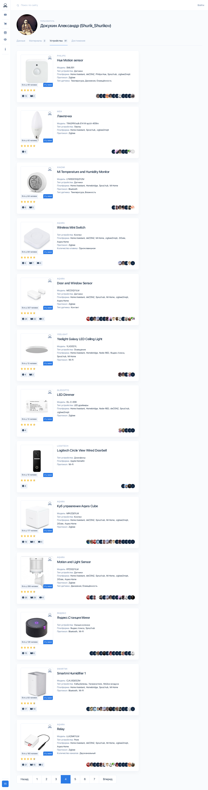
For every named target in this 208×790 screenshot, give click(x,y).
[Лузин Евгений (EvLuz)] (92, 542)
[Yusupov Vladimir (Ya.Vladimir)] (123, 319)
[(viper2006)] (95, 765)
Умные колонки (82, 625)
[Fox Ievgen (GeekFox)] (98, 709)
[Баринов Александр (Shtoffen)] (133, 263)
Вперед (107, 779)
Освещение (79, 349)
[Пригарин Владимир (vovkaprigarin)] (130, 207)
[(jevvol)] (117, 96)
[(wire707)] (133, 152)
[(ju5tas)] (130, 96)
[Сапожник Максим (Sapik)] (114, 152)
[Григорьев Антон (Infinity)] (107, 96)
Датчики (78, 71)
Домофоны (79, 457)
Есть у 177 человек (30, 531)
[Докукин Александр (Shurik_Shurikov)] (111, 96)
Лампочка (64, 116)
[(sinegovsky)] (130, 430)
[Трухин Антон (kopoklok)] (126, 319)
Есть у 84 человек (29, 252)
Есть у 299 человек (30, 586)
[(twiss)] (133, 374)
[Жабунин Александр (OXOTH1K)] (98, 542)
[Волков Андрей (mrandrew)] (92, 653)
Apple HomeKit (77, 461)
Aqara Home (62, 241)
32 (34, 319)
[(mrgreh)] (120, 765)
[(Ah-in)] (104, 319)
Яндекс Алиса (117, 352)
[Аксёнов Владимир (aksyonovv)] (120, 96)
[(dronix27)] (104, 597)
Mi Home (113, 185)
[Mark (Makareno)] (133, 765)
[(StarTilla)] (123, 765)
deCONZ (90, 74)
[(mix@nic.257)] (120, 653)
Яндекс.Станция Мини (73, 618)
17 (25, 709)
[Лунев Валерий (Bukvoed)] (130, 709)
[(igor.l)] (117, 653)
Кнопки (77, 234)
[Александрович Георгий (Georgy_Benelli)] (107, 319)
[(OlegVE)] (123, 542)
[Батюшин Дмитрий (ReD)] (88, 319)
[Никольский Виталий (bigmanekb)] (120, 263)
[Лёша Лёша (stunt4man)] (130, 319)
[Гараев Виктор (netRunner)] (98, 96)
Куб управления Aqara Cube (77, 506)
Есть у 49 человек (29, 85)
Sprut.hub (112, 74)
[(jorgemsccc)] (133, 709)
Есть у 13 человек (29, 363)
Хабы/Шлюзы (81, 684)
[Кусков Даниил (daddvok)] (130, 374)
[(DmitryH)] (133, 486)
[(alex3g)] (101, 96)
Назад (24, 779)
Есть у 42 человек (29, 140)
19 (25, 542)
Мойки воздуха (110, 684)
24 (25, 319)
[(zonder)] (133, 542)
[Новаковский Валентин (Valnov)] (126, 96)
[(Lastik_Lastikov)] (126, 765)
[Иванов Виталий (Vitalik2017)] (88, 542)
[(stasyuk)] (126, 152)
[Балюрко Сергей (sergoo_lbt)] (130, 486)
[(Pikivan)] (88, 709)
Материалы (37, 40)
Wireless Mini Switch (71, 227)
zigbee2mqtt (124, 74)
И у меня (48, 85)
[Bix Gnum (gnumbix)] (111, 653)
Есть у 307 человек (30, 308)
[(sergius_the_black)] (123, 96)
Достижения (78, 40)
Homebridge (92, 185)
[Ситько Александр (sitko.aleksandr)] (104, 765)
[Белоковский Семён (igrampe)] (123, 430)
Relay (61, 729)
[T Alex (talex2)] (130, 263)
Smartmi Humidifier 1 (71, 673)
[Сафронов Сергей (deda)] (123, 653)
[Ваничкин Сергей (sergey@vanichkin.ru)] (126, 486)
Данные (21, 40)
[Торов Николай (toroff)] (98, 597)
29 (34, 597)
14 (34, 709)
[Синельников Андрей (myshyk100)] (130, 152)
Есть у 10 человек (29, 475)
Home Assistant (77, 74)
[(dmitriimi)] (126, 430)
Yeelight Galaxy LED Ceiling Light (79, 339)
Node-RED (104, 352)
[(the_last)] (95, 653)
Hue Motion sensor (70, 60)
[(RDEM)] (133, 96)
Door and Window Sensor (74, 283)
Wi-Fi (71, 359)
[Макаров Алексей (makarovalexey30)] (114, 96)
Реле (76, 739)
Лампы (77, 126)
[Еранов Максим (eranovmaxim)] (117, 319)
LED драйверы (81, 405)
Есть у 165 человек (30, 753)
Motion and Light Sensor (74, 562)
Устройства (58, 40)
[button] (5, 49)
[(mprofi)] (101, 653)
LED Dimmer (65, 395)
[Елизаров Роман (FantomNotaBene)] (117, 207)
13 (25, 96)
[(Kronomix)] (123, 152)
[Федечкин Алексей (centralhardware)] (114, 207)
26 (25, 597)
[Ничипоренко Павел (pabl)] (104, 96)
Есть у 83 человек (29, 698)
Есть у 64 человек (29, 196)
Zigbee (72, 77)
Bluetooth (73, 189)
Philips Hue (101, 74)
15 (25, 653)
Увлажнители (96, 684)
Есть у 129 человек (30, 642)
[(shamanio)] (92, 319)
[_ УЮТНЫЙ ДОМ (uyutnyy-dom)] (133, 207)
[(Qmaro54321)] (126, 542)
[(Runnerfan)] (130, 542)
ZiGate (122, 238)
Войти (201, 5)
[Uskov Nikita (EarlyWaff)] (117, 152)
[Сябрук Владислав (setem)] (92, 709)
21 (25, 765)
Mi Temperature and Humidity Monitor (83, 172)
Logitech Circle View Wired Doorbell (82, 450)
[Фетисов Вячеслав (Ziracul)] (101, 597)
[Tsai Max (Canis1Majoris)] (123, 207)
